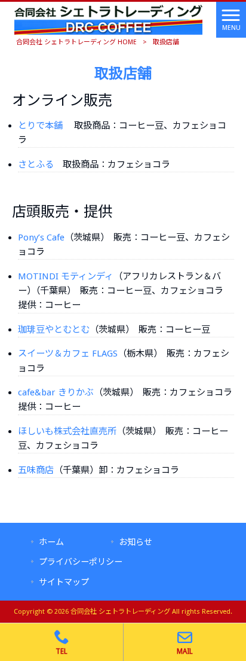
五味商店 (36, 470)
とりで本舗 (40, 125)
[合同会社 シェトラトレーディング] (108, 19)
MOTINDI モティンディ (65, 276)
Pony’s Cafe (41, 237)
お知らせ (135, 542)
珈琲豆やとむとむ (54, 329)
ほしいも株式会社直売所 (67, 431)
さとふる (36, 164)
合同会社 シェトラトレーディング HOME (76, 42)
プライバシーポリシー (80, 561)
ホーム (51, 542)
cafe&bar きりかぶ (56, 392)
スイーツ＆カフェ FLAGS (68, 353)
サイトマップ (64, 582)
